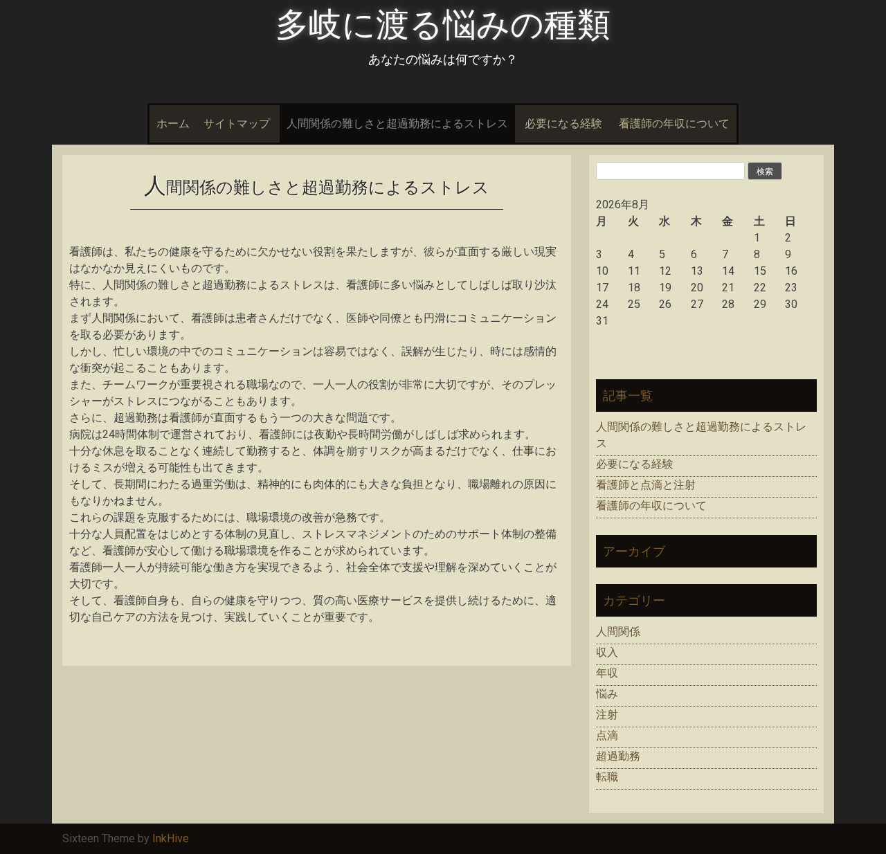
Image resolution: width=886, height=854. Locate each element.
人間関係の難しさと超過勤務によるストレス (397, 123)
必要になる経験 (563, 123)
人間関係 (618, 631)
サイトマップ (237, 123)
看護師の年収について (674, 123)
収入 (607, 652)
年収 (607, 673)
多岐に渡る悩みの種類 (443, 24)
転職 (607, 776)
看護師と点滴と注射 (646, 484)
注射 (607, 714)
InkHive (170, 838)
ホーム (173, 123)
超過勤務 (618, 756)
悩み (607, 693)
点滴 (607, 735)
